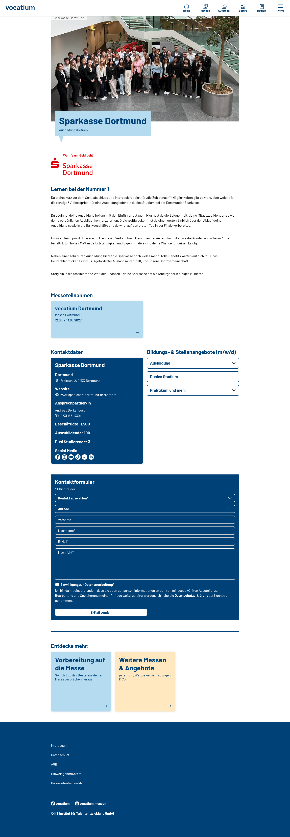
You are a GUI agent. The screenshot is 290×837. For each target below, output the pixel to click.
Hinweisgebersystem (66, 774)
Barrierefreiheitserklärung (70, 783)
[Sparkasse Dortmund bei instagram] (64, 457)
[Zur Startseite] (22, 8)
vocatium (63, 803)
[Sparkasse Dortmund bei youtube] (71, 457)
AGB (54, 764)
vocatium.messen (93, 803)
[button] (193, 363)
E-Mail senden (101, 612)
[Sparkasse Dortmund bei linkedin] (91, 457)
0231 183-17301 (70, 416)
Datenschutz (60, 755)
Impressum (59, 745)
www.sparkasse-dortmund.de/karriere (88, 395)
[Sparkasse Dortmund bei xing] (84, 457)
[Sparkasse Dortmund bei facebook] (57, 457)
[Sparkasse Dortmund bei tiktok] (78, 457)
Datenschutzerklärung (191, 595)
